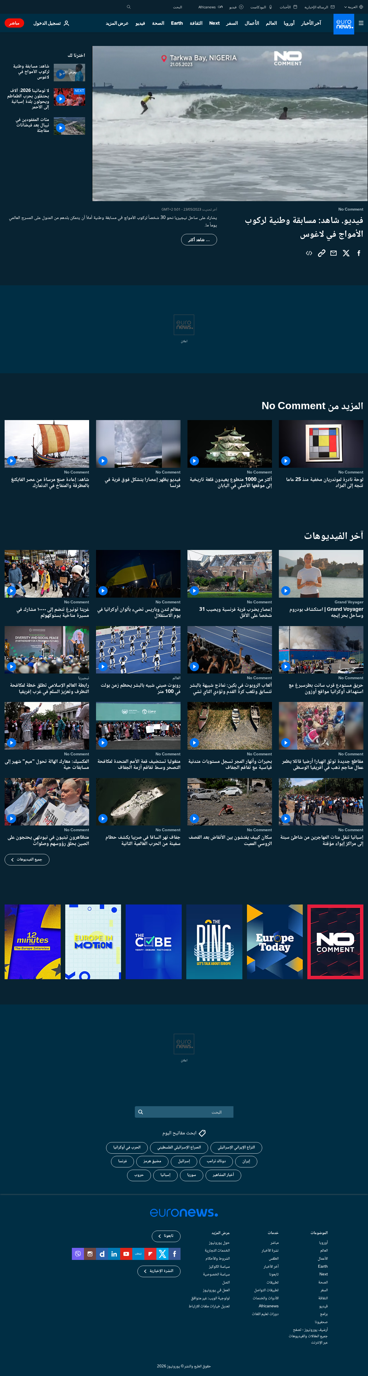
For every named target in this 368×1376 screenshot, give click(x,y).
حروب (139, 1175)
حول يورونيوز (219, 1243)
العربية (352, 7)
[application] (230, 123)
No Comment (350, 472)
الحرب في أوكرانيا (127, 1147)
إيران (246, 1161)
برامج (324, 1314)
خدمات (273, 1234)
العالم (271, 23)
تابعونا (274, 1274)
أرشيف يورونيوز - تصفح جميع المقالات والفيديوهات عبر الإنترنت (308, 1336)
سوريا (191, 1175)
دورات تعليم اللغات (265, 1314)
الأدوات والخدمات (266, 1298)
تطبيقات (273, 1282)
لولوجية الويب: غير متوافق (210, 1298)
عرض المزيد (221, 1234)
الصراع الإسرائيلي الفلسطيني (179, 1147)
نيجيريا (83, 678)
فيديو (140, 23)
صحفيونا (321, 1322)
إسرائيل (184, 1161)
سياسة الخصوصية (216, 1274)
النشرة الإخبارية (161, 1271)
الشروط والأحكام (218, 1258)
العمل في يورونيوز (216, 1290)
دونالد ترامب (216, 1161)
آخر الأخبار (311, 23)
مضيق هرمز (152, 1161)
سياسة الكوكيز (219, 1266)
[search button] (128, 6)
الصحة (158, 23)
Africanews (269, 1306)
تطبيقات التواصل (266, 1290)
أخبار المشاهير (223, 1175)
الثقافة (196, 23)
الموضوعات (319, 1234)
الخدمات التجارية (217, 1250)
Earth (177, 23)
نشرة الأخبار (270, 1250)
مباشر (14, 22)
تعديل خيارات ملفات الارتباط (209, 1306)
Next (214, 23)
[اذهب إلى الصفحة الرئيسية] (344, 24)
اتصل (226, 1282)
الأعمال (252, 23)
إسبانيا (165, 1175)
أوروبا (289, 23)
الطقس (274, 1258)
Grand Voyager (349, 602)
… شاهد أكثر (199, 239)
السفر (232, 23)
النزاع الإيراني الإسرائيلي (236, 1147)
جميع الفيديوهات (29, 859)
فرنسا (122, 1161)
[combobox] (157, 6)
